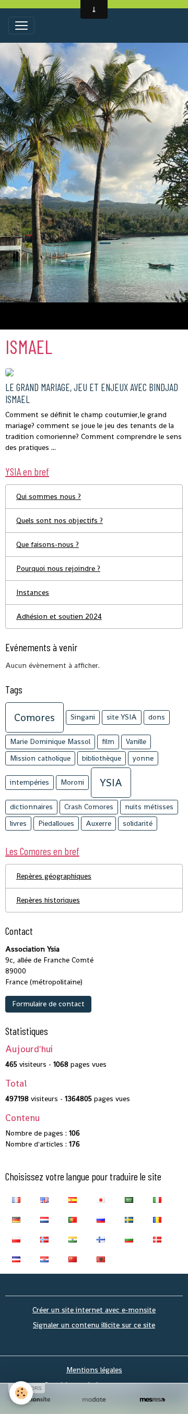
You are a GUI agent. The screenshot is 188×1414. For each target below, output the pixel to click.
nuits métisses (149, 806)
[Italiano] (157, 1199)
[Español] (73, 1199)
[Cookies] (21, 1393)
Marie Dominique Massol (50, 741)
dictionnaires (31, 806)
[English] (44, 1199)
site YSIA (122, 717)
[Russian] (101, 1219)
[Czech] (16, 1259)
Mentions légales (94, 1369)
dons (156, 717)
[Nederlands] (44, 1219)
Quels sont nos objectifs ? (59, 520)
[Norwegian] (44, 1239)
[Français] (16, 1199)
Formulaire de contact (48, 1003)
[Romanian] (157, 1219)
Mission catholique (40, 758)
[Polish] (16, 1239)
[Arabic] (129, 1199)
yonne (143, 758)
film (108, 741)
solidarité (137, 823)
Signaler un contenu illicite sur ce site (94, 1325)
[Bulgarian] (129, 1239)
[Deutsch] (16, 1219)
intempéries (29, 782)
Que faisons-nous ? (47, 544)
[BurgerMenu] (21, 25)
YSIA (111, 782)
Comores (34, 717)
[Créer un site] (35, 1400)
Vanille (136, 741)
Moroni (72, 782)
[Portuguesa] (73, 1219)
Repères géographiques (53, 876)
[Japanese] (101, 1199)
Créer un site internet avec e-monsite (94, 1309)
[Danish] (157, 1239)
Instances (32, 592)
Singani (82, 717)
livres (18, 823)
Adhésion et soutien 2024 (59, 616)
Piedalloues (56, 823)
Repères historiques (48, 900)
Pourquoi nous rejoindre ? (58, 568)
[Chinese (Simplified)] (73, 1259)
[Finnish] (101, 1239)
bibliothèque (101, 758)
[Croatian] (44, 1259)
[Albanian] (101, 1259)
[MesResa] (152, 1400)
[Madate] (94, 1400)
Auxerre (98, 823)
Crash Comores (88, 806)
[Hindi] (73, 1239)
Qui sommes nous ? (48, 496)
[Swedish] (129, 1219)
